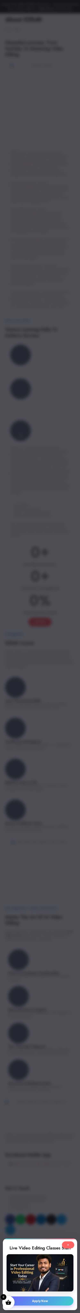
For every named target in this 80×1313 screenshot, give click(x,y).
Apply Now (40, 1301)
